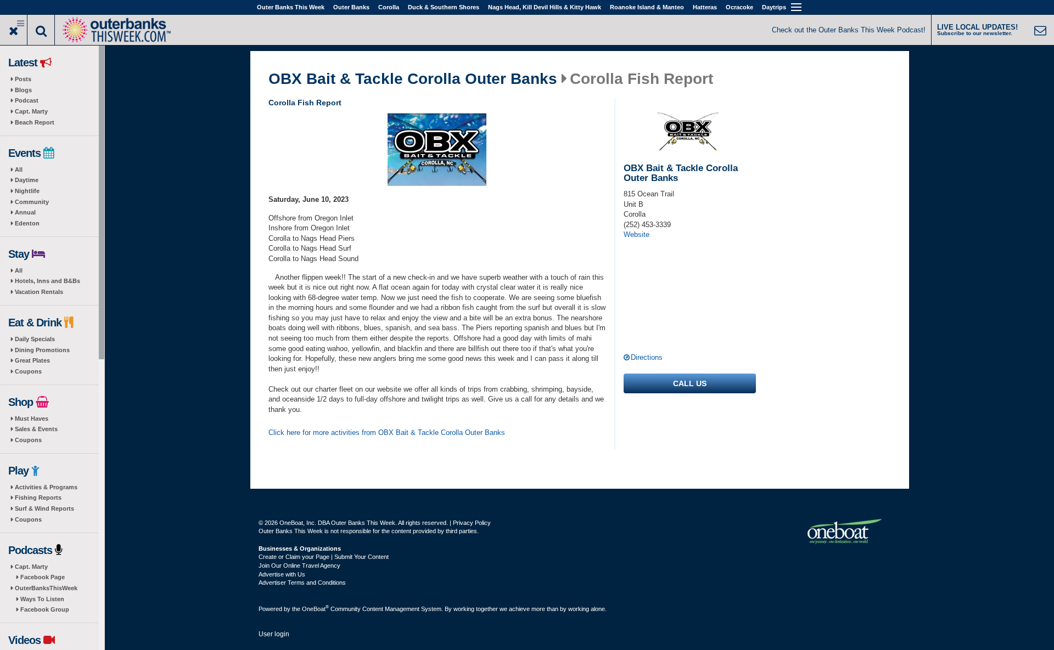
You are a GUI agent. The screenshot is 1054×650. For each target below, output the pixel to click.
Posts (23, 79)
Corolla (388, 7)
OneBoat (315, 609)
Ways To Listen (42, 599)
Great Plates (32, 360)
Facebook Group (44, 609)
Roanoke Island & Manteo (647, 7)
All (19, 169)
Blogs (23, 90)
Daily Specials (35, 339)
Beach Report (34, 122)
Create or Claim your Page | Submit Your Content (324, 556)
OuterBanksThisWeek (46, 588)
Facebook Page (42, 577)
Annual (25, 212)
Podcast (26, 100)
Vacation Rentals (39, 292)
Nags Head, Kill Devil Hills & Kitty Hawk (544, 7)
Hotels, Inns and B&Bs (47, 281)
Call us (690, 383)
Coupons (28, 371)
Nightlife (27, 191)
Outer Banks (351, 7)
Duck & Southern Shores (443, 7)
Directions (647, 357)
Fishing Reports (38, 497)
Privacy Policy (472, 522)
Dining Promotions (42, 350)
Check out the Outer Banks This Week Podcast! (849, 30)
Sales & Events (36, 429)
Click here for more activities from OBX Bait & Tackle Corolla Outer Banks (386, 432)
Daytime (26, 180)
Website (636, 234)
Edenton (27, 223)
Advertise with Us (282, 574)
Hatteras (705, 7)
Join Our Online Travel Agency (299, 565)
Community (32, 202)
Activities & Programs (46, 487)
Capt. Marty (31, 111)
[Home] (116, 28)
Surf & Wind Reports (44, 508)
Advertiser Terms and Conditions (302, 582)
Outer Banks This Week (290, 7)
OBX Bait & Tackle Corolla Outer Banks (412, 79)
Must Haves (31, 418)
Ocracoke (739, 7)
